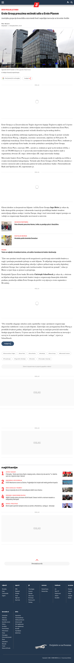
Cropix (3, 646)
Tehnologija (31, 589)
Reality (69, 598)
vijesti (4, 585)
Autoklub (4, 626)
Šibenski (4, 644)
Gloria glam (5, 635)
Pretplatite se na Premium (60, 645)
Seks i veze (31, 595)
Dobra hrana (5, 630)
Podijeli (26, 78)
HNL (16, 589)
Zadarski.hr (5, 641)
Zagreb (3, 595)
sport (17, 585)
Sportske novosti (6, 622)
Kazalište (57, 598)
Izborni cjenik (18, 622)
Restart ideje (45, 591)
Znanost (30, 591)
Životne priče (31, 600)
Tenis (16, 595)
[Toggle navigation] (2, 2)
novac (44, 585)
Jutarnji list (4, 615)
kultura (57, 585)
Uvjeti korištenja (19, 617)
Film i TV (57, 591)
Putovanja (30, 598)
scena (70, 585)
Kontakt (17, 628)
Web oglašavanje (19, 624)
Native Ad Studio (6, 648)
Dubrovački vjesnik (6, 637)
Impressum (18, 615)
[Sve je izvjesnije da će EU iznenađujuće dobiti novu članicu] (67, 489)
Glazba (56, 595)
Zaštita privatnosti (19, 620)
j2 (29, 585)
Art (55, 589)
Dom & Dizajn (5, 628)
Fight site (17, 598)
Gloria (3, 633)
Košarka (17, 593)
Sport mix (17, 600)
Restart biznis (45, 589)
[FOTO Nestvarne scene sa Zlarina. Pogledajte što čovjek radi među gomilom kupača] (67, 482)
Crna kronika (5, 593)
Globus (3, 624)
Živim (3, 639)
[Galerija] (37, 48)
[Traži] (71, 2)
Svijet (3, 591)
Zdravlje (30, 593)
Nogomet (17, 591)
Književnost (58, 593)
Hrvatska (4, 589)
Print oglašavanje (19, 626)
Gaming (30, 602)
